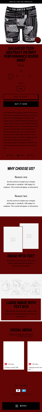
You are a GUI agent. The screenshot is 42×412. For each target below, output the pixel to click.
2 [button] (20, 41)
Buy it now (21, 104)
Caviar (20, 88)
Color (21, 83)
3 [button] (22, 41)
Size (21, 71)
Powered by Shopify (26, 394)
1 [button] (18, 41)
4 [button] (24, 41)
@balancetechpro (25, 334)
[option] (21, 23)
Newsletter (24, 385)
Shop (16, 385)
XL (30, 76)
